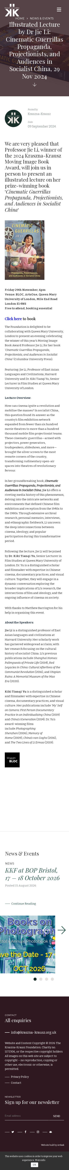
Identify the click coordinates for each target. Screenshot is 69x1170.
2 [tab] (41, 979)
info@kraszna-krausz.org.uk (33, 1032)
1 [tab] (35, 979)
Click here (13, 318)
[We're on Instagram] (35, 1132)
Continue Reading (23, 903)
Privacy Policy (20, 1077)
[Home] (12, 10)
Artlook (60, 1145)
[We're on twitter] (10, 1132)
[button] (58, 9)
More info (40, 1160)
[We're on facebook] (22, 1132)
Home (20, 18)
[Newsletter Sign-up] (48, 1132)
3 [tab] (46, 979)
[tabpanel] (34, 911)
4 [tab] (52, 979)
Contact (16, 1082)
